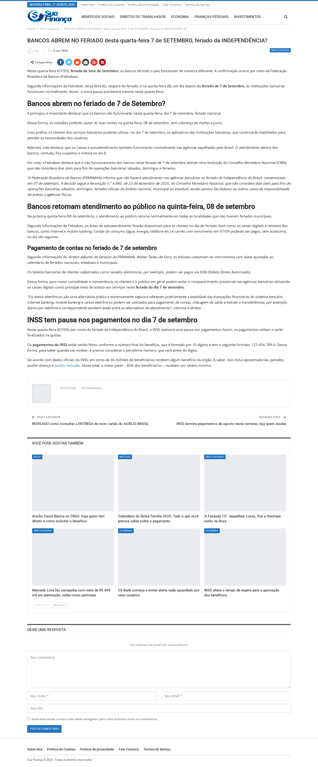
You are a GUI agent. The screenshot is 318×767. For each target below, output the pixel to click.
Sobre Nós (88, 5)
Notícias (125, 456)
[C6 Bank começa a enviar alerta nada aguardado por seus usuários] (159, 557)
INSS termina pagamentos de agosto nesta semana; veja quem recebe (231, 424)
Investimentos (247, 17)
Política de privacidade (143, 5)
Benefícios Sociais (97, 17)
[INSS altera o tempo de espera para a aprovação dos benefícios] (245, 557)
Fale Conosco (172, 5)
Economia (180, 17)
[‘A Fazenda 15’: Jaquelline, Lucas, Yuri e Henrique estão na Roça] (245, 483)
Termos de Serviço (197, 5)
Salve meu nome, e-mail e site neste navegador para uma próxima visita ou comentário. (94, 719)
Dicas (37, 456)
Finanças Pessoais (211, 17)
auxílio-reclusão (67, 365)
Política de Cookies (111, 5)
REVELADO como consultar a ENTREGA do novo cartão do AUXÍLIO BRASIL (90, 424)
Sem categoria (280, 50)
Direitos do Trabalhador (143, 17)
